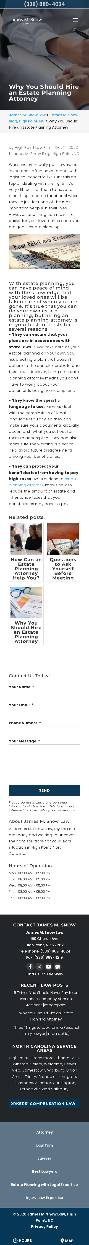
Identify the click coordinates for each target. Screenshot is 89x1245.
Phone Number (25, 723)
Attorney (44, 1132)
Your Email (21, 705)
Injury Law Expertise (44, 1197)
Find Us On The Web (44, 974)
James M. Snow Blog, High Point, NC (45, 153)
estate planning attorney (40, 320)
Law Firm (44, 1145)
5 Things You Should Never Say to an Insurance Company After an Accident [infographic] (46, 999)
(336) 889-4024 (44, 4)
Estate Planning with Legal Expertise (44, 1184)
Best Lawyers (44, 1171)
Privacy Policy (44, 1226)
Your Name (21, 687)
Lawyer (44, 1158)
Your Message (24, 741)
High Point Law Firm (33, 147)
